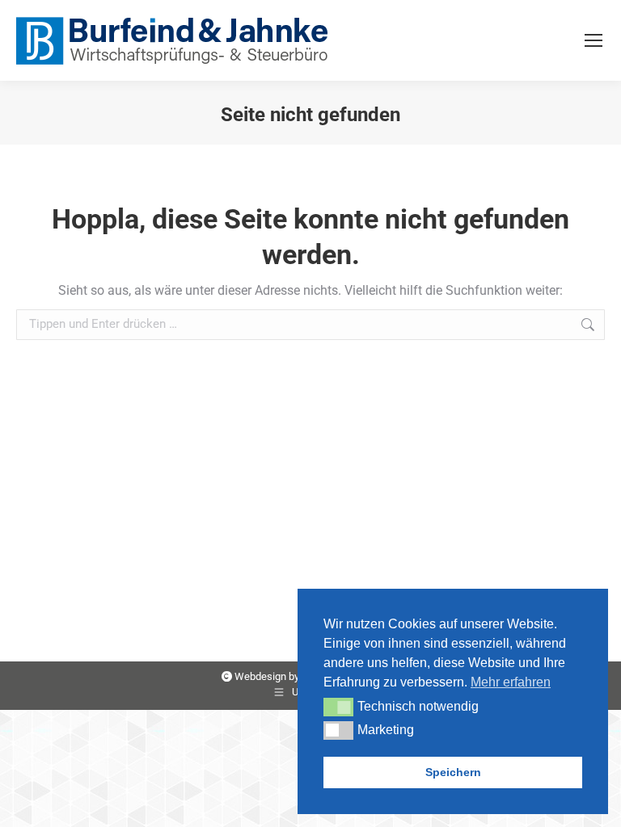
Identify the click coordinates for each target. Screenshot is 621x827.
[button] (338, 707)
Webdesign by (266, 676)
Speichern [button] (453, 772)
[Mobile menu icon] (593, 40)
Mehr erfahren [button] (511, 682)
